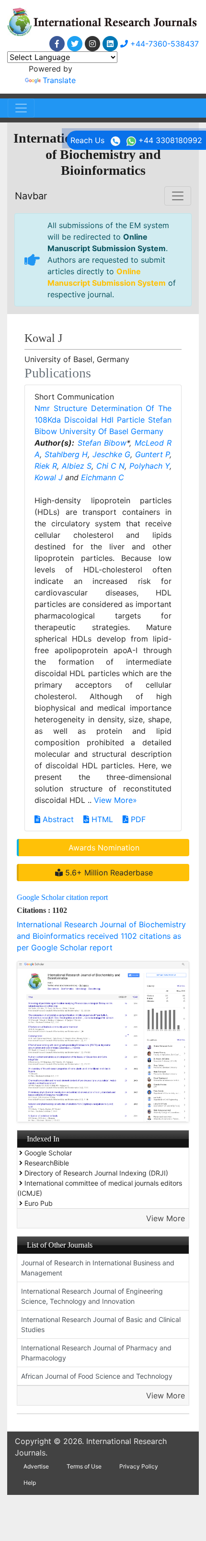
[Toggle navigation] (21, 108)
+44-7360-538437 (163, 44)
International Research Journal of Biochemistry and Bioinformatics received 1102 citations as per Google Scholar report (101, 936)
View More (165, 1218)
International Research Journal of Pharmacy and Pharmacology (96, 1353)
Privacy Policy (138, 1466)
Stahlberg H (66, 454)
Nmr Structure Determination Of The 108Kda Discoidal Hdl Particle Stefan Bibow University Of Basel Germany (103, 419)
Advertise (36, 1466)
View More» (115, 800)
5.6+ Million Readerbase (108, 872)
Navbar (31, 196)
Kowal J (48, 477)
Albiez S (77, 466)
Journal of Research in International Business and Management (97, 1268)
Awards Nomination (104, 847)
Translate (59, 80)
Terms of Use (84, 1466)
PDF (137, 819)
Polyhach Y (149, 466)
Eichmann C (102, 477)
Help (29, 1482)
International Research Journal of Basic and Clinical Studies (101, 1324)
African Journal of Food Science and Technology (96, 1376)
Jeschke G (111, 454)
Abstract (57, 819)
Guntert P (152, 454)
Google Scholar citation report (62, 897)
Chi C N (110, 466)
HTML (101, 819)
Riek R (45, 466)
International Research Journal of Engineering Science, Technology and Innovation (92, 1296)
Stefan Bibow (102, 443)
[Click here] (57, 43)
